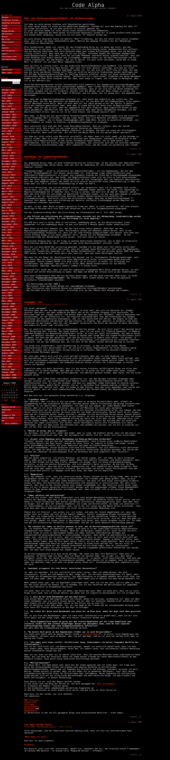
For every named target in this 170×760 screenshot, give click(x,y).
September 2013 (10, 180)
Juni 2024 (7, 98)
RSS (3, 412)
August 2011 (8, 227)
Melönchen (29, 708)
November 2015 (9, 164)
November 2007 (9, 345)
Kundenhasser (31, 711)
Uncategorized (9, 56)
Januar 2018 (8, 136)
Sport (4, 54)
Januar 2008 (8, 339)
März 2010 (7, 271)
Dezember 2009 (9, 279)
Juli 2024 (7, 95)
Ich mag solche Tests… (38, 724)
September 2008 (10, 317)
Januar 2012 (8, 216)
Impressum (7, 70)
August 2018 (8, 128)
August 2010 (8, 260)
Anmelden (6, 410)
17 (16, 392)
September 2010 (10, 257)
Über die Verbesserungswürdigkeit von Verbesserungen (59, 18)
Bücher (5, 17)
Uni (38, 20)
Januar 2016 (8, 158)
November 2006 (9, 378)
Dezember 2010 (9, 249)
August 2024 (8, 93)
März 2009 (7, 301)
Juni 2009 (7, 295)
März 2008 (7, 334)
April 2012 (7, 210)
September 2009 (10, 287)
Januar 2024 (8, 112)
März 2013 (7, 194)
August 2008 (8, 320)
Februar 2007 (8, 369)
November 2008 (9, 312)
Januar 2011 (8, 246)
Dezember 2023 (9, 115)
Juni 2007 (7, 358)
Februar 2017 (8, 153)
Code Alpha (88, 5)
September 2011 (10, 224)
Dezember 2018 (9, 125)
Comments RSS (8, 415)
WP (3, 421)
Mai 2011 (6, 235)
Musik (4, 37)
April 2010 (7, 268)
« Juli (4, 400)
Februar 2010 (8, 273)
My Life (40, 304)
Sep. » (14, 400)
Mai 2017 (6, 145)
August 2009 (8, 290)
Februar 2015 (8, 167)
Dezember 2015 (9, 161)
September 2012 (10, 199)
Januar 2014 (8, 178)
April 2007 (7, 364)
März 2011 (7, 241)
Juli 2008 (7, 323)
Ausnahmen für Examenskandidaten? (46, 156)
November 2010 (9, 252)
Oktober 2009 (8, 284)
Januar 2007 (8, 372)
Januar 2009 (8, 306)
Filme (4, 26)
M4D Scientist (31, 700)
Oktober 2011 (8, 221)
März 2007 (7, 367)
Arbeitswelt (8, 42)
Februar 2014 (8, 175)
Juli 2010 (7, 263)
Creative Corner (10, 20)
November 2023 (9, 117)
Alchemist (29, 745)
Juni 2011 (7, 232)
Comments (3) (136, 294)
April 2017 (7, 147)
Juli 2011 (7, 230)
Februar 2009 (8, 304)
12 (5, 392)
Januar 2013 (8, 197)
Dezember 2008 (9, 309)
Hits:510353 (11, 423)
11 (2, 392)
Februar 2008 (8, 337)
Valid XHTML (8, 418)
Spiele (48, 304)
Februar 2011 (8, 243)
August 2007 (8, 353)
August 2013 (8, 183)
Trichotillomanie (90, 634)
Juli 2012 (7, 205)
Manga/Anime (8, 31)
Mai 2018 (6, 134)
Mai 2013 (6, 189)
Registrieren (8, 407)
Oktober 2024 (8, 90)
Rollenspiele (43, 727)
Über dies (7, 73)
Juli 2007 (7, 356)
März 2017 (7, 150)
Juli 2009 (7, 293)
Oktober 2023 (8, 120)
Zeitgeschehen (9, 59)
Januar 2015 (8, 169)
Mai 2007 (6, 361)
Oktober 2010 (8, 254)
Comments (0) (136, 149)
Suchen (4, 78)
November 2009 (9, 282)
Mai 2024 (6, 101)
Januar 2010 (8, 276)
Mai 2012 (6, 208)
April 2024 (7, 104)
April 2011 (7, 238)
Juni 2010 (7, 265)
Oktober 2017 (8, 139)
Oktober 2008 (8, 315)
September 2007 (10, 350)
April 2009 (7, 298)
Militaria (7, 34)
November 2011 (9, 219)
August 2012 (8, 202)
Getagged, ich (33, 302)
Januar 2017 (8, 156)
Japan (4, 28)
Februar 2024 (8, 109)
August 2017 (8, 142)
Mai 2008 (6, 328)
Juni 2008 (7, 326)
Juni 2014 (7, 172)
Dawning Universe (11, 23)
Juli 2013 (7, 186)
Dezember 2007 (9, 342)
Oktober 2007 (8, 347)
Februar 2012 (8, 213)
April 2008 (7, 331)
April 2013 (7, 191)
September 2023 (10, 123)
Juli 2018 (7, 131)
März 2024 (7, 106)
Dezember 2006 (9, 375)
